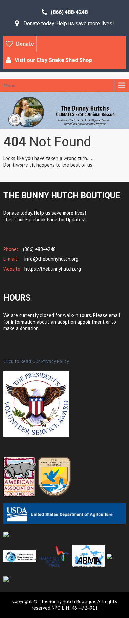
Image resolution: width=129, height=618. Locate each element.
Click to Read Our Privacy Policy (36, 361)
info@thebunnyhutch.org (50, 259)
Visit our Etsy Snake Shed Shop (53, 60)
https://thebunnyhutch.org (52, 269)
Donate (25, 44)
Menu (9, 85)
